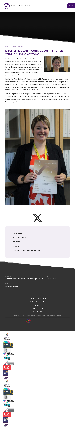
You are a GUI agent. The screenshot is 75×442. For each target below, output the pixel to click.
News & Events (17, 47)
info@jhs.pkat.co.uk (11, 286)
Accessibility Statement (37, 301)
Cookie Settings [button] (37, 311)
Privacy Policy (37, 308)
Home (7, 47)
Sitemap (37, 305)
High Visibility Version (37, 298)
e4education (60, 315)
